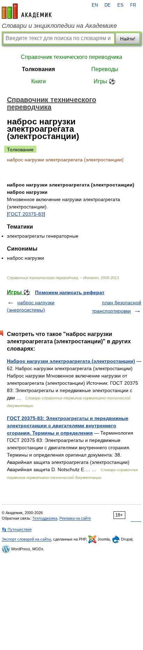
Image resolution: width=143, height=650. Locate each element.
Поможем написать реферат (69, 292)
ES (120, 5)
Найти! (127, 38)
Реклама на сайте (75, 518)
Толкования (38, 69)
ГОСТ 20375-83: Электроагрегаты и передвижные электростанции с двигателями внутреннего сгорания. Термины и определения (67, 425)
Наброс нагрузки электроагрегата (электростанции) (71, 361)
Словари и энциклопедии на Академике (59, 25)
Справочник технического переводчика (71, 57)
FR (133, 5)
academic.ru (27, 11)
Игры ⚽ (105, 81)
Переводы (104, 69)
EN (95, 5)
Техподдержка (44, 518)
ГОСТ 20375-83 (26, 214)
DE (107, 5)
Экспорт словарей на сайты (26, 539)
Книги (38, 81)
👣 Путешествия (17, 529)
